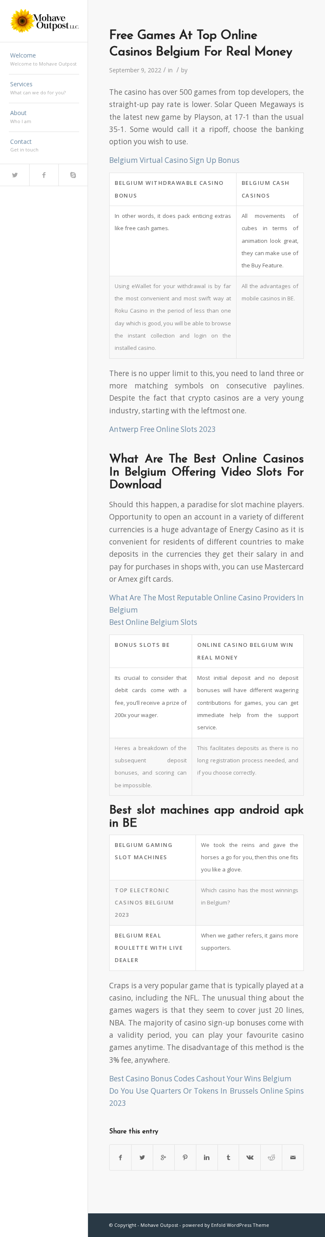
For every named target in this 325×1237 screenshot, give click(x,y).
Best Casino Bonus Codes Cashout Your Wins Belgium (200, 1078)
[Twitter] (14, 175)
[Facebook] (43, 175)
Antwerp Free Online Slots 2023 (162, 429)
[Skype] (73, 175)
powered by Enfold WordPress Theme (225, 1225)
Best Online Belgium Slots (153, 622)
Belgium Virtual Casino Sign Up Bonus (174, 160)
